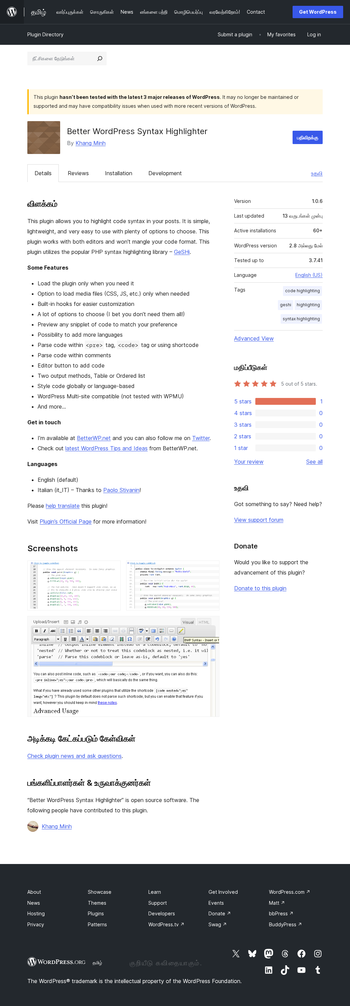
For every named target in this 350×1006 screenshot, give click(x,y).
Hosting (36, 913)
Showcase (99, 892)
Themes (97, 903)
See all (314, 461)
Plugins (96, 913)
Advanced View (254, 338)
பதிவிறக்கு (307, 137)
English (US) (309, 275)
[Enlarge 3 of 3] (210, 625)
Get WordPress (318, 12)
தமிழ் (97, 962)
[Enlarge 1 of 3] (111, 569)
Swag (217, 924)
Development (165, 173)
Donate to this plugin (260, 588)
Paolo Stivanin (121, 490)
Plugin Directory (45, 34)
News (33, 903)
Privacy (35, 924)
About (34, 892)
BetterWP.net (94, 438)
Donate (219, 913)
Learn (154, 892)
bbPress (281, 913)
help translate (63, 505)
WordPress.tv (166, 924)
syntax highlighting (301, 318)
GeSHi (182, 251)
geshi (285, 304)
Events (216, 903)
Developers (161, 913)
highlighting (308, 304)
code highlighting (302, 290)
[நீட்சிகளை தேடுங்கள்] (100, 58)
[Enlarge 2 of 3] (210, 569)
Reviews (78, 173)
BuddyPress (285, 924)
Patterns (97, 924)
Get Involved (223, 892)
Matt (277, 903)
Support (157, 903)
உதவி (317, 173)
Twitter (201, 438)
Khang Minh (91, 143)
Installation (118, 173)
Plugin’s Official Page (66, 521)
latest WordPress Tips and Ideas (106, 448)
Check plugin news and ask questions (74, 755)
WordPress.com (289, 892)
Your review (249, 461)
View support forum (258, 519)
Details (43, 173)
